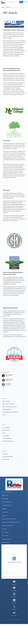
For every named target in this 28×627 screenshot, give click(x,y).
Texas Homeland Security (7, 502)
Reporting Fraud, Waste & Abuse (9, 518)
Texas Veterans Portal (6, 505)
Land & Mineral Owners (7, 456)
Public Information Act (7, 441)
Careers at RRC (5, 535)
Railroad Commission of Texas (8, 576)
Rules (3, 414)
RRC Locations (5, 435)
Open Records (5, 495)
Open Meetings (5, 427)
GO (21, 2)
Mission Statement (6, 542)
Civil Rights (4, 508)
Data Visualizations (6, 409)
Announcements (6, 430)
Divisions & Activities (7, 438)
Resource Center (6, 401)
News (3, 433)
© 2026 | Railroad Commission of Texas (14, 619)
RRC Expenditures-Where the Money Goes (11, 522)
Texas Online (4, 515)
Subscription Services (6, 539)
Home (3, 7)
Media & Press (5, 459)
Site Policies (4, 529)
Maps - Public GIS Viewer (8, 404)
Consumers (5, 454)
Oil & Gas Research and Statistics (10, 412)
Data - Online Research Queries (9, 406)
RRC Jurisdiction (5, 532)
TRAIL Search (5, 512)
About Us (8, 7)
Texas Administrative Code (7, 525)
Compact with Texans (6, 492)
